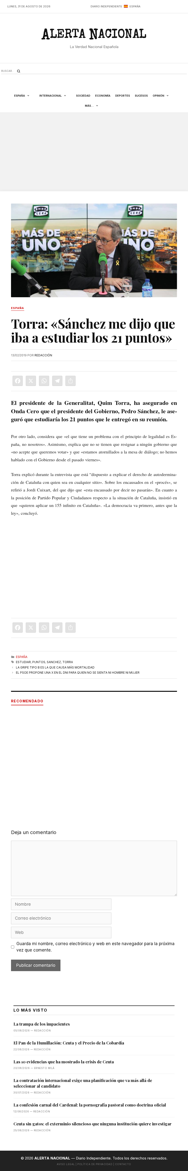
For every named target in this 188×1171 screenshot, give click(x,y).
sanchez (54, 662)
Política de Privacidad (94, 1164)
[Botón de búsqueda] (18, 71)
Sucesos (141, 95)
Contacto (123, 1164)
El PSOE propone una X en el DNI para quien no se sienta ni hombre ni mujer (78, 672)
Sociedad (83, 95)
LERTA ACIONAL (94, 36)
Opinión (158, 95)
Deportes (122, 95)
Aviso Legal (66, 1164)
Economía (102, 95)
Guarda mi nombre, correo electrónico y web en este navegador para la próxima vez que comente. (95, 946)
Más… (89, 105)
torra (67, 662)
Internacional (50, 95)
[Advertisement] (94, 152)
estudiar (23, 662)
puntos (38, 662)
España (19, 95)
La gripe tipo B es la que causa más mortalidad (55, 667)
